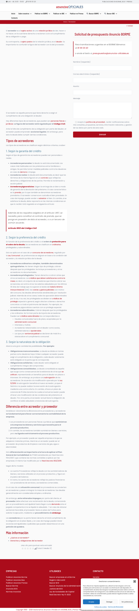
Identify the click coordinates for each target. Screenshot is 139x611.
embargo (56, 513)
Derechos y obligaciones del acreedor (26, 540)
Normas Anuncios (13, 591)
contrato (44, 178)
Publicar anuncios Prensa (16, 583)
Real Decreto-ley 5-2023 (60, 594)
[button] (135, 581)
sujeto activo (26, 30)
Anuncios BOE (12, 589)
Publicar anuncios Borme (16, 577)
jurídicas (9, 124)
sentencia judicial (32, 333)
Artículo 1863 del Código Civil (22, 228)
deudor (59, 41)
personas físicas (58, 121)
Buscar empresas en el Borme (62, 577)
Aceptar (91, 602)
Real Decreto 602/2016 (51, 461)
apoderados (36, 331)
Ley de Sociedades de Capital (61, 591)
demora (23, 172)
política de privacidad (95, 122)
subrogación (49, 377)
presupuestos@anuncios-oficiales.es (111, 53)
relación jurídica (45, 30)
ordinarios (56, 244)
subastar (42, 198)
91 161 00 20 (31, 2)
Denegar (109, 602)
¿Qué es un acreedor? (19, 538)
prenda (18, 192)
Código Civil (59, 124)
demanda (55, 504)
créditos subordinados (29, 316)
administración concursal (25, 322)
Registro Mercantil (57, 580)
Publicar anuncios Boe (15, 580)
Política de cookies (100, 607)
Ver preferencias (127, 602)
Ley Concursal (14, 255)
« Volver (129, 26)
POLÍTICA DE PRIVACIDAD (115, 607)
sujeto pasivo (26, 41)
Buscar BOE (54, 583)
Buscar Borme (12, 586)
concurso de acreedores (42, 252)
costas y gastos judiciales (43, 290)
